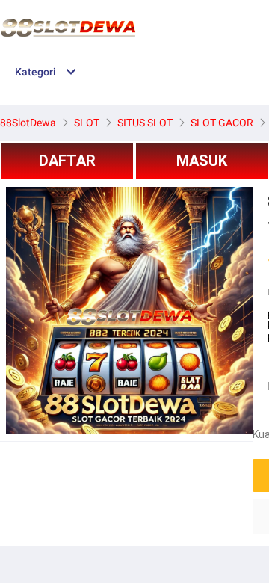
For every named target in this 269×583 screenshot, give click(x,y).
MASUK (201, 161)
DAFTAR (67, 161)
